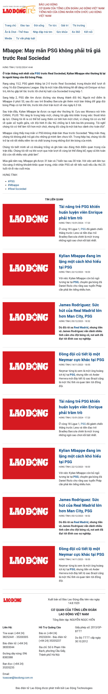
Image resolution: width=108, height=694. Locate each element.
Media (8, 38)
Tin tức (52, 25)
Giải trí (64, 25)
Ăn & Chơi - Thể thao (17, 31)
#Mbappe (13, 185)
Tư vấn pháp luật (25, 38)
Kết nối (88, 31)
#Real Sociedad (17, 188)
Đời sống (39, 25)
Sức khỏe (62, 31)
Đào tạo (25, 25)
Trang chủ (10, 25)
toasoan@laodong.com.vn (18, 677)
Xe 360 (76, 31)
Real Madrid (81, 327)
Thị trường (79, 25)
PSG (37, 73)
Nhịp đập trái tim (42, 31)
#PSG (11, 181)
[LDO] (29, 220)
